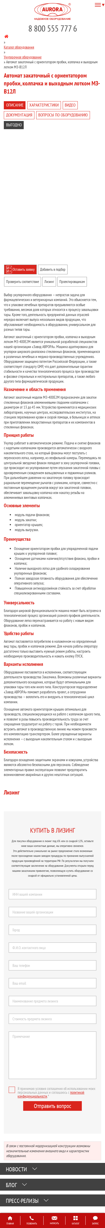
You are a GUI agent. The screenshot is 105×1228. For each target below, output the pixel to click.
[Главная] (6, 37)
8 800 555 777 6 (52, 28)
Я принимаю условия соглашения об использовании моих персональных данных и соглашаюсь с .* (56, 1092)
